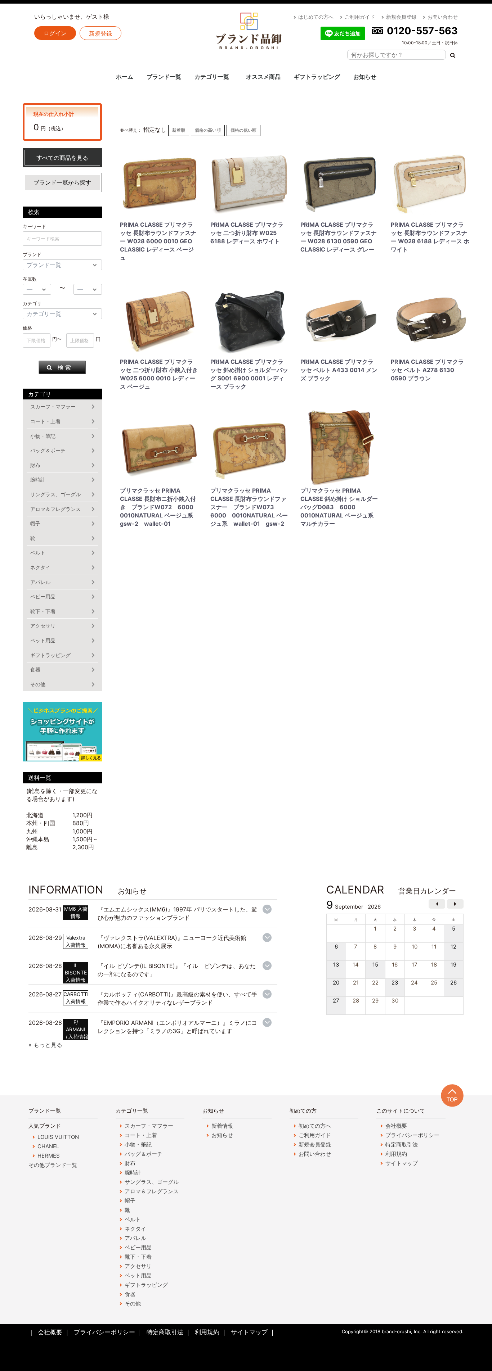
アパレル (40, 582)
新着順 (178, 130)
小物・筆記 (42, 436)
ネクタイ (40, 567)
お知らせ (364, 76)
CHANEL (48, 1146)
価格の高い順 (208, 130)
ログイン (55, 33)
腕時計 (37, 479)
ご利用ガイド (360, 17)
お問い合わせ (443, 17)
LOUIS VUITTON (58, 1137)
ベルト (37, 552)
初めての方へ (315, 1125)
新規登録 (100, 33)
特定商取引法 (401, 1144)
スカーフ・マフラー (53, 406)
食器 (35, 669)
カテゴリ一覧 (211, 76)
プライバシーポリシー (412, 1135)
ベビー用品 (42, 596)
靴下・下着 (42, 611)
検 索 (64, 367)
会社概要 (396, 1125)
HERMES (48, 1155)
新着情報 (222, 1125)
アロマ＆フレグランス (55, 509)
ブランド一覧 (164, 76)
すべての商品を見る (62, 157)
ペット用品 (42, 640)
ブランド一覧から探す (62, 182)
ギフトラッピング (317, 76)
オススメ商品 (263, 76)
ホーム (124, 76)
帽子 (35, 523)
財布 (35, 465)
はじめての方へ (316, 17)
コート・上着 (45, 421)
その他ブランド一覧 (52, 1165)
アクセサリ (42, 626)
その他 (37, 684)
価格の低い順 (243, 130)
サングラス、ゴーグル (55, 494)
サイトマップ (401, 1163)
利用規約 (396, 1153)
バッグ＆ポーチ (48, 450)
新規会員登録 (401, 17)
